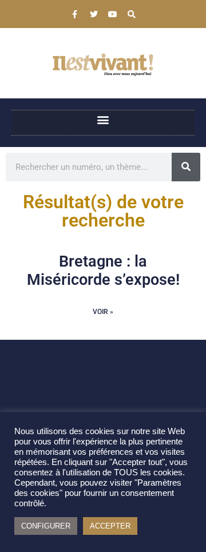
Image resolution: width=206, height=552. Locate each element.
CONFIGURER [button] (45, 526)
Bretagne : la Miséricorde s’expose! (103, 270)
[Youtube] (113, 14)
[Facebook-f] (75, 14)
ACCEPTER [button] (110, 526)
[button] (103, 119)
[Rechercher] (186, 167)
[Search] (132, 14)
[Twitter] (94, 14)
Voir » (103, 312)
